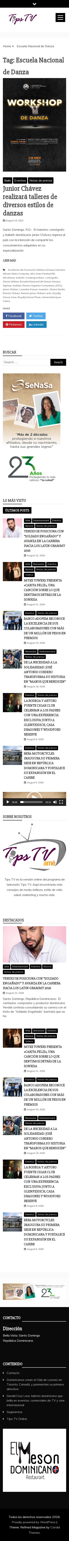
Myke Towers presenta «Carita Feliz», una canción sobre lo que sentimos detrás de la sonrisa (43, 590)
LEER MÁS (9, 260)
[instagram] (40, 905)
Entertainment (41, 520)
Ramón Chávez (11, 293)
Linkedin (38, 324)
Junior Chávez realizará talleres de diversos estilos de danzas (30, 201)
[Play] (8, 802)
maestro (43, 289)
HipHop (7, 285)
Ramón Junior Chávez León (36, 293)
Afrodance (9, 277)
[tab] (17, 510)
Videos (29, 574)
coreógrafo (51, 277)
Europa (56, 281)
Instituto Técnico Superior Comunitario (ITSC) (37, 285)
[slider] (31, 802)
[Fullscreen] (61, 802)
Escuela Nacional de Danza (35, 281)
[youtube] (51, 905)
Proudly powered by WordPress (34, 1522)
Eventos (20, 180)
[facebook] (17, 905)
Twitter (37, 316)
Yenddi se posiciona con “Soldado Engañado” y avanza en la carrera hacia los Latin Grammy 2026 (44, 541)
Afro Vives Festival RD (42, 273)
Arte (27, 520)
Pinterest (15, 324)
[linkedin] (29, 905)
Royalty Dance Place (29, 297)
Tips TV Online (17, 1419)
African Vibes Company (16, 273)
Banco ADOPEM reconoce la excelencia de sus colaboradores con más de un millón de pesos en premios (45, 628)
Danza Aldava (11, 281)
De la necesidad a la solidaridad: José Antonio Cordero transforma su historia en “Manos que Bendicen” (45, 672)
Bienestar (38, 564)
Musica (29, 525)
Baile (7, 180)
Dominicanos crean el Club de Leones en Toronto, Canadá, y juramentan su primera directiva (35, 1384)
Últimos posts (17, 510)
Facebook (14, 316)
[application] (34, 799)
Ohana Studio (57, 289)
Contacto (13, 1373)
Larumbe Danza (28, 289)
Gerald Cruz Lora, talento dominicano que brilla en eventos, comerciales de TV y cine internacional (36, 1400)
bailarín (20, 277)
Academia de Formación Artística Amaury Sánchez (36, 269)
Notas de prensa (40, 180)
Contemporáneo (34, 277)
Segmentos (14, 1412)
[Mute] (55, 802)
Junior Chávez (10, 289)
